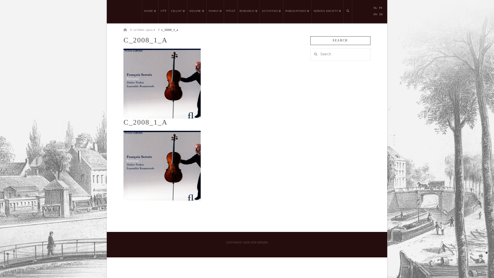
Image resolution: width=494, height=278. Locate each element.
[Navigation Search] (347, 11)
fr (380, 8)
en (375, 14)
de (381, 14)
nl (375, 8)
